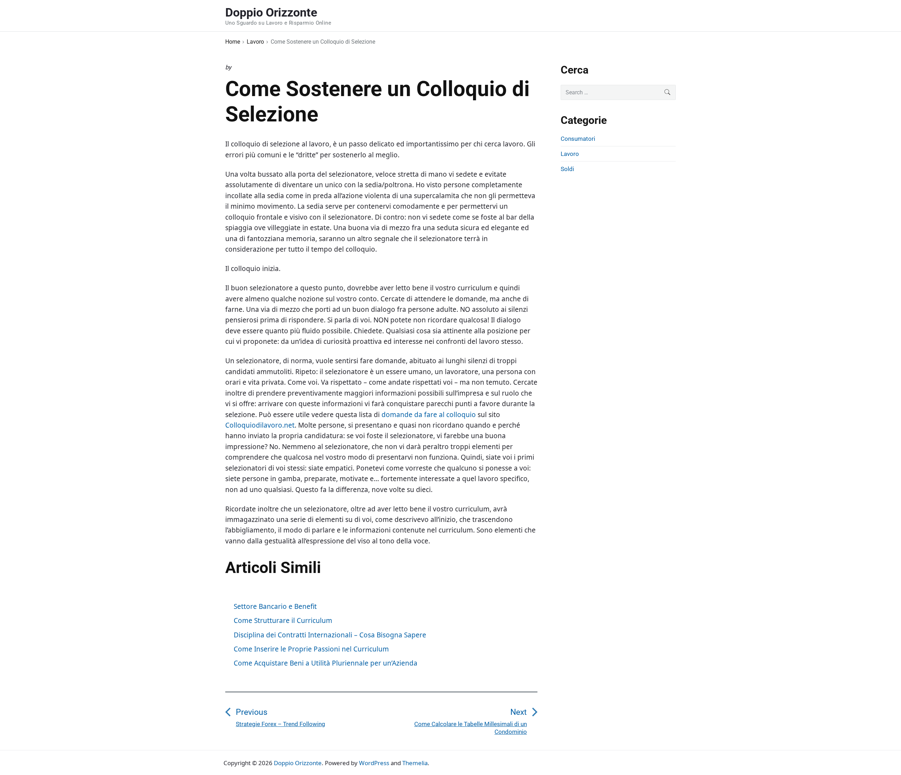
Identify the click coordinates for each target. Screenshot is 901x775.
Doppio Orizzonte (298, 763)
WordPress (374, 763)
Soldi (567, 168)
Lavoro (570, 153)
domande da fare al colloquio (429, 414)
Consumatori (578, 138)
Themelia (415, 763)
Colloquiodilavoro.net (260, 425)
